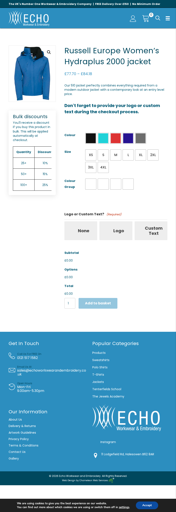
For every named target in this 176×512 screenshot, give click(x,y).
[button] (158, 18)
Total (68, 286)
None (83, 231)
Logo (118, 231)
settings (124, 507)
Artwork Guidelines (22, 432)
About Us (15, 419)
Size (67, 152)
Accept (147, 505)
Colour (70, 135)
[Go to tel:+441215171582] (49, 356)
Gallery (14, 458)
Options (70, 269)
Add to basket (98, 303)
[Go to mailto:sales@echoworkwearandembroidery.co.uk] (49, 370)
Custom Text (154, 230)
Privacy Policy (19, 439)
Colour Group (70, 184)
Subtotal (71, 253)
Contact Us (17, 452)
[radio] (90, 138)
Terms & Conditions (24, 445)
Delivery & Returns (22, 426)
